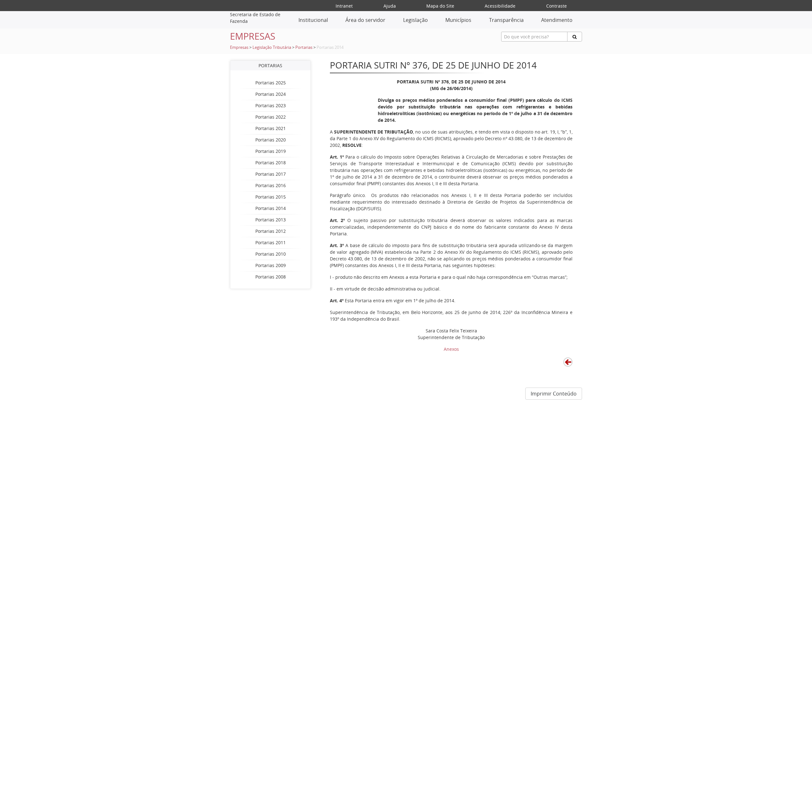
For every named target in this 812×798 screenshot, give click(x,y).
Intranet (344, 6)
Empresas (239, 47)
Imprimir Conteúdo (554, 393)
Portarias (303, 47)
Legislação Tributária (271, 47)
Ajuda (389, 6)
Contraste (556, 6)
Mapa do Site (440, 6)
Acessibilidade (500, 6)
